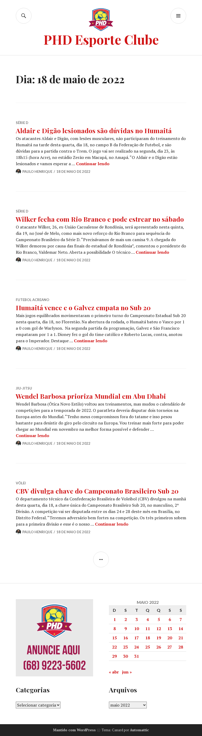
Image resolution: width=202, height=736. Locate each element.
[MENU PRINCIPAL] (178, 16)
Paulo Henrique (37, 171)
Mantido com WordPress (74, 730)
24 (136, 647)
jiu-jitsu (24, 388)
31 (136, 656)
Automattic (139, 730)
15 (114, 638)
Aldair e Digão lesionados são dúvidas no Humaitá (94, 130)
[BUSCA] (24, 16)
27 (169, 647)
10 (136, 628)
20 (169, 638)
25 (147, 647)
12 (158, 628)
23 (125, 647)
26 (158, 647)
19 (158, 638)
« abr (114, 672)
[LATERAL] (101, 559)
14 (180, 628)
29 (114, 656)
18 (147, 638)
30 (125, 656)
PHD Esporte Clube (101, 39)
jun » (127, 672)
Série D (22, 123)
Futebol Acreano (32, 300)
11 (147, 628)
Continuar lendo (92, 164)
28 (180, 647)
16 (125, 638)
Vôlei (21, 483)
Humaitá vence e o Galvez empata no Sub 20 (83, 307)
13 (169, 628)
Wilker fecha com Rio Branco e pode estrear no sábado (100, 219)
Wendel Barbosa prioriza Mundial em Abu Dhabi (91, 396)
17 (136, 638)
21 (180, 638)
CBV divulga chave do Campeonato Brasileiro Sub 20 (97, 490)
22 (114, 647)
